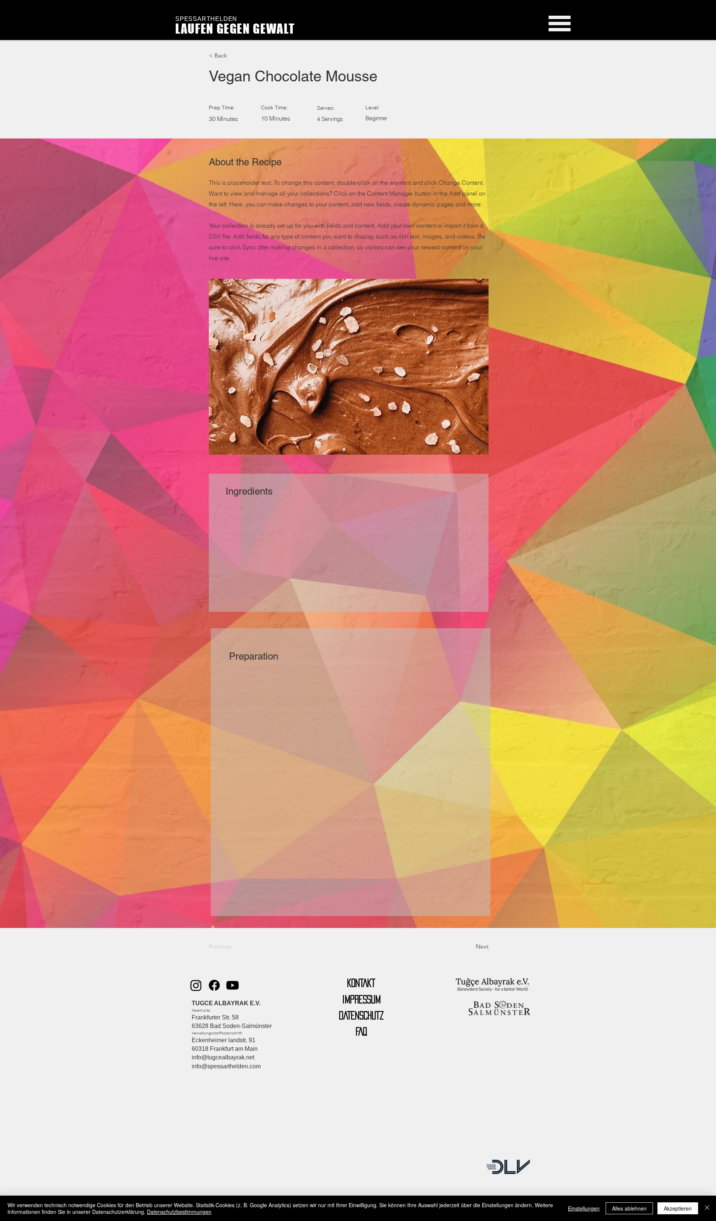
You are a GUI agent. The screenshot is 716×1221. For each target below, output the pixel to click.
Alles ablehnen (629, 1208)
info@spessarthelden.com (226, 1066)
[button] (560, 23)
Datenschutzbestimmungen (179, 1211)
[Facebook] (214, 985)
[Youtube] (232, 985)
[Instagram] (196, 985)
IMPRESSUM (361, 999)
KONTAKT (361, 983)
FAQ (361, 1031)
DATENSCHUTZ (361, 1015)
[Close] (707, 1208)
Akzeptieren (678, 1208)
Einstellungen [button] (584, 1208)
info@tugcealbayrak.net (223, 1057)
